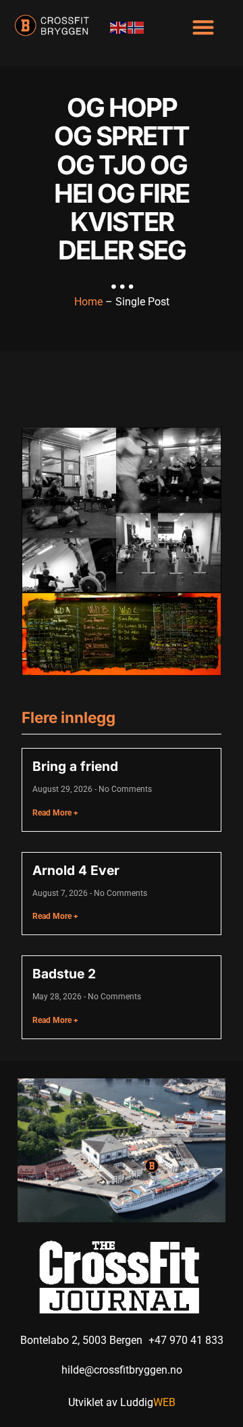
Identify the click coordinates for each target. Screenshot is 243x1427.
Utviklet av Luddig (122, 1402)
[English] (119, 26)
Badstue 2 (64, 974)
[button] (203, 26)
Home (88, 301)
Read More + (55, 813)
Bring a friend (75, 766)
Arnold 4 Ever (75, 870)
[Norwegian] (136, 26)
